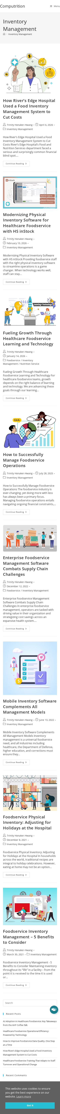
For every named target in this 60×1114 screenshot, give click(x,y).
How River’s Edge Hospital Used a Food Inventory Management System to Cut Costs (29, 109)
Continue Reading (18, 163)
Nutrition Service (29, 363)
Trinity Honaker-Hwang (19, 124)
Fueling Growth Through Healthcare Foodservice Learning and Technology (28, 338)
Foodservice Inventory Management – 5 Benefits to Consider (28, 936)
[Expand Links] (54, 1010)
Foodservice (13, 360)
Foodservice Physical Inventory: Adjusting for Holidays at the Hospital (27, 822)
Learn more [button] (23, 1096)
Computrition (12, 6)
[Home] (4, 34)
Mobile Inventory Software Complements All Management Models (30, 706)
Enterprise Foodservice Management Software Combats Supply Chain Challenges (26, 566)
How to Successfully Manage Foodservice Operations (23, 460)
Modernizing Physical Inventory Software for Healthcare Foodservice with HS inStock (27, 223)
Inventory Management (20, 34)
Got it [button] (30, 1105)
